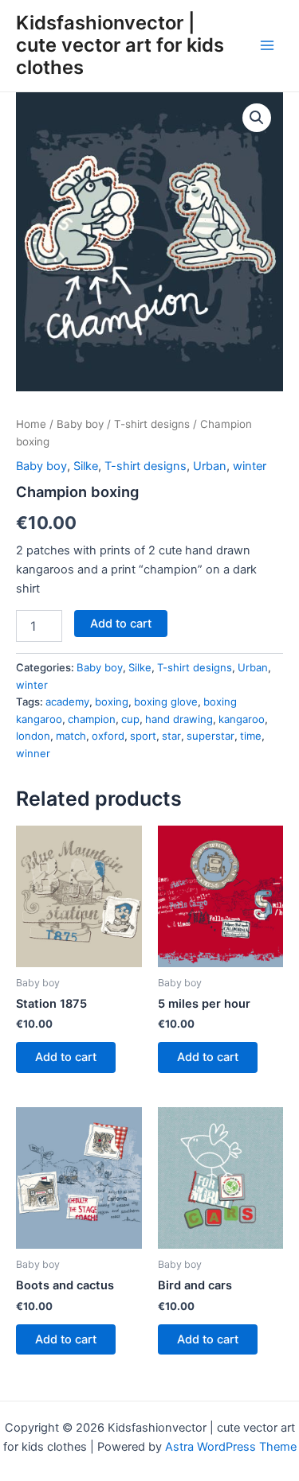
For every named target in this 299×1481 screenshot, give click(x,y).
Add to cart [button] (65, 1057)
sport (143, 735)
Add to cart (120, 623)
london (33, 735)
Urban (209, 466)
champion (92, 719)
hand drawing (179, 719)
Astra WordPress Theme (231, 1447)
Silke (85, 466)
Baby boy (80, 424)
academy (67, 701)
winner (33, 753)
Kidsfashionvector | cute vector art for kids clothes (120, 45)
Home (31, 424)
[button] (256, 117)
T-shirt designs (152, 424)
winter (249, 466)
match (71, 735)
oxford (108, 735)
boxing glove (166, 701)
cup (130, 719)
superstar (210, 735)
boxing (111, 701)
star (171, 735)
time (251, 735)
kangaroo (241, 719)
